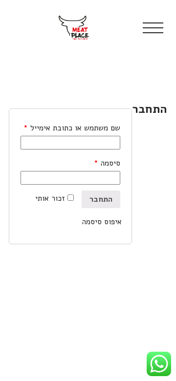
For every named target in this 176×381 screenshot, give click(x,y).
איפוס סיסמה (102, 221)
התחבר (100, 199)
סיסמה (107, 163)
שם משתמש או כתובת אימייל (71, 128)
